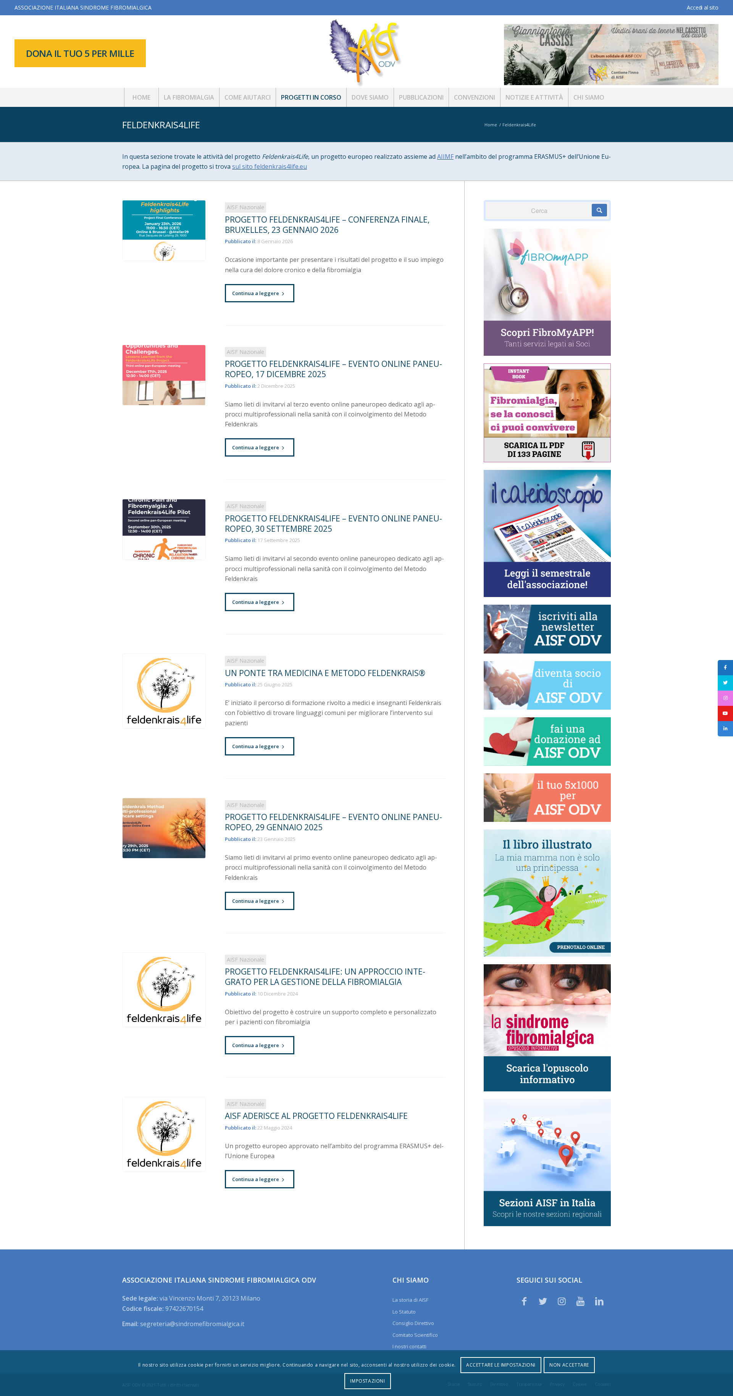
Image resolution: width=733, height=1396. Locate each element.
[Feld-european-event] (164, 828)
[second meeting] (164, 529)
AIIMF (445, 156)
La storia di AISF (410, 1299)
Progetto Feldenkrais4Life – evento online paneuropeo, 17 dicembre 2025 (333, 368)
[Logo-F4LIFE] (164, 691)
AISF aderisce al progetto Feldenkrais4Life (316, 1115)
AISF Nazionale (245, 207)
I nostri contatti (409, 1346)
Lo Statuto (404, 1311)
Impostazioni (367, 1381)
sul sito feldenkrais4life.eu (269, 166)
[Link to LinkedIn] (599, 1301)
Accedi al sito (702, 7)
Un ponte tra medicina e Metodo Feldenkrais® (325, 673)
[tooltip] (725, 667)
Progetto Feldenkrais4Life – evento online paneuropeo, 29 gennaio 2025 (333, 822)
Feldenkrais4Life (161, 124)
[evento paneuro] (164, 375)
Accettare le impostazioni (501, 1365)
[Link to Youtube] (580, 1301)
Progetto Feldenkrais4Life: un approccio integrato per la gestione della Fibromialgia (325, 976)
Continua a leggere (255, 293)
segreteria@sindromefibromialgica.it (192, 1324)
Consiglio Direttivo (413, 1323)
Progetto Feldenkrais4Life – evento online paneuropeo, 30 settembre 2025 (333, 523)
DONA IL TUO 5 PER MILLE (80, 53)
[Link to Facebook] (524, 1301)
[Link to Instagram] (561, 1301)
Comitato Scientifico (415, 1334)
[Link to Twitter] (543, 1301)
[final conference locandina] (164, 230)
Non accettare (569, 1365)
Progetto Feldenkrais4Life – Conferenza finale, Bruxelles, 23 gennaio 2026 (327, 224)
